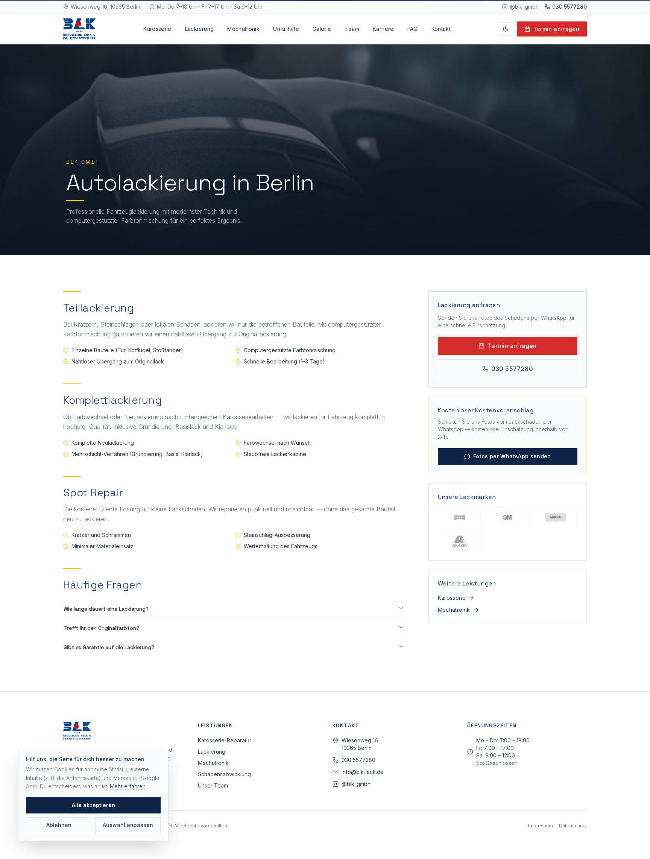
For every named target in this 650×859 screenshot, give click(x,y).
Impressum (540, 826)
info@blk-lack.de (363, 772)
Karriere (383, 29)
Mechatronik (243, 29)
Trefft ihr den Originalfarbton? (101, 628)
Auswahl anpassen (128, 825)
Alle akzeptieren (93, 805)
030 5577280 (569, 6)
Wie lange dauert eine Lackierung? (106, 608)
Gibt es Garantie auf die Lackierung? (109, 647)
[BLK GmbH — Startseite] (79, 29)
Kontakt (441, 29)
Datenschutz (573, 826)
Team (352, 29)
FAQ (412, 29)
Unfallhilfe (286, 29)
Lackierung (199, 29)
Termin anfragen (556, 29)
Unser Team (213, 785)
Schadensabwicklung (224, 774)
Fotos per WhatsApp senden (512, 456)
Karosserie (157, 29)
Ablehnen (58, 825)
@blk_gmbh (524, 6)
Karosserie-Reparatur (224, 740)
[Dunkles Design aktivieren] (505, 29)
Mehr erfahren (128, 786)
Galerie (322, 29)
